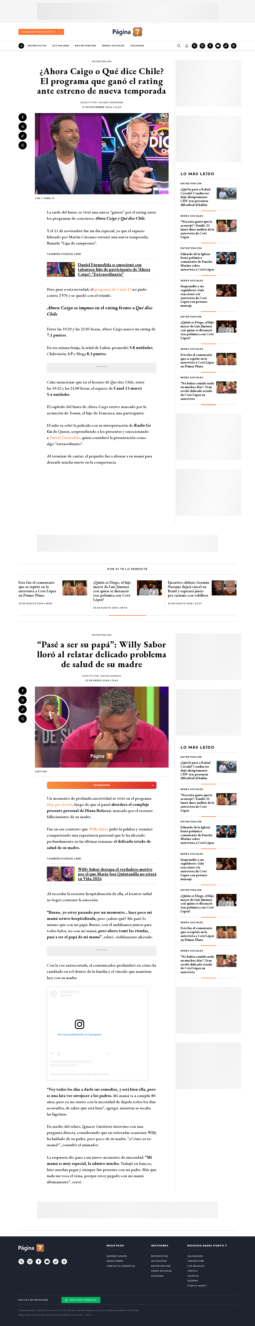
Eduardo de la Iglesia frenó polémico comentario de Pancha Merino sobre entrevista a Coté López (197, 261)
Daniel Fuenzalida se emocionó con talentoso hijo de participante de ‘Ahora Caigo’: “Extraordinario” (114, 269)
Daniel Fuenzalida (64, 437)
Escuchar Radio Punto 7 (38, 32)
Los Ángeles (195, 1266)
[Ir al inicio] (21, 46)
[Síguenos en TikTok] (226, 46)
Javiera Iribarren (110, 102)
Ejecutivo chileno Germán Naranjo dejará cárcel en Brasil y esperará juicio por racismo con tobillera (188, 589)
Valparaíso (195, 1256)
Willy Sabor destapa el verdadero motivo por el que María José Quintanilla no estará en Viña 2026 (117, 873)
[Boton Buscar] (178, 46)
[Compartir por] (22, 145)
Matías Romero (110, 676)
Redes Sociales (113, 45)
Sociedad (137, 45)
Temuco (192, 1271)
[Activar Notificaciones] (186, 46)
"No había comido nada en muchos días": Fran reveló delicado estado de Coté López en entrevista (197, 391)
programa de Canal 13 (112, 289)
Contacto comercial (121, 1266)
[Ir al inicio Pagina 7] (127, 32)
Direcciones (115, 1261)
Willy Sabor (98, 829)
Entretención (85, 45)
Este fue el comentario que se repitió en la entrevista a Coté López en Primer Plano (197, 360)
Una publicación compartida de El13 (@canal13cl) (79, 1074)
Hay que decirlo (59, 804)
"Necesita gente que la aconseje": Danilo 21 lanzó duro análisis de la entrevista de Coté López (197, 229)
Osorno (192, 1280)
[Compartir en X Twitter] (22, 127)
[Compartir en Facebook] (22, 117)
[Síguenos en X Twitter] (194, 46)
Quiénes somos (117, 1256)
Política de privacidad (33, 1300)
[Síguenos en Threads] (234, 46)
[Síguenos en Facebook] (210, 46)
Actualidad (60, 45)
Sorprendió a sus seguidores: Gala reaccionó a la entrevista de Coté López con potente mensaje (194, 296)
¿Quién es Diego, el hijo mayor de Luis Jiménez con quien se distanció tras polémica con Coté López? (197, 330)
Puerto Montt (197, 1285)
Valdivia (193, 1276)
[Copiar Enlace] (22, 136)
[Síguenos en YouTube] (218, 46)
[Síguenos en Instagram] (202, 46)
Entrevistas (37, 45)
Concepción (195, 1261)
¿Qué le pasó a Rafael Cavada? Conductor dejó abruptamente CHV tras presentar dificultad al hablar (195, 197)
